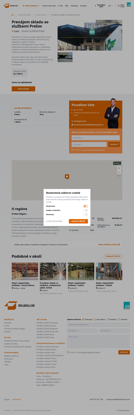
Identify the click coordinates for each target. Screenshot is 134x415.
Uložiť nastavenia (54, 221)
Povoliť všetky (78, 221)
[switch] (85, 206)
